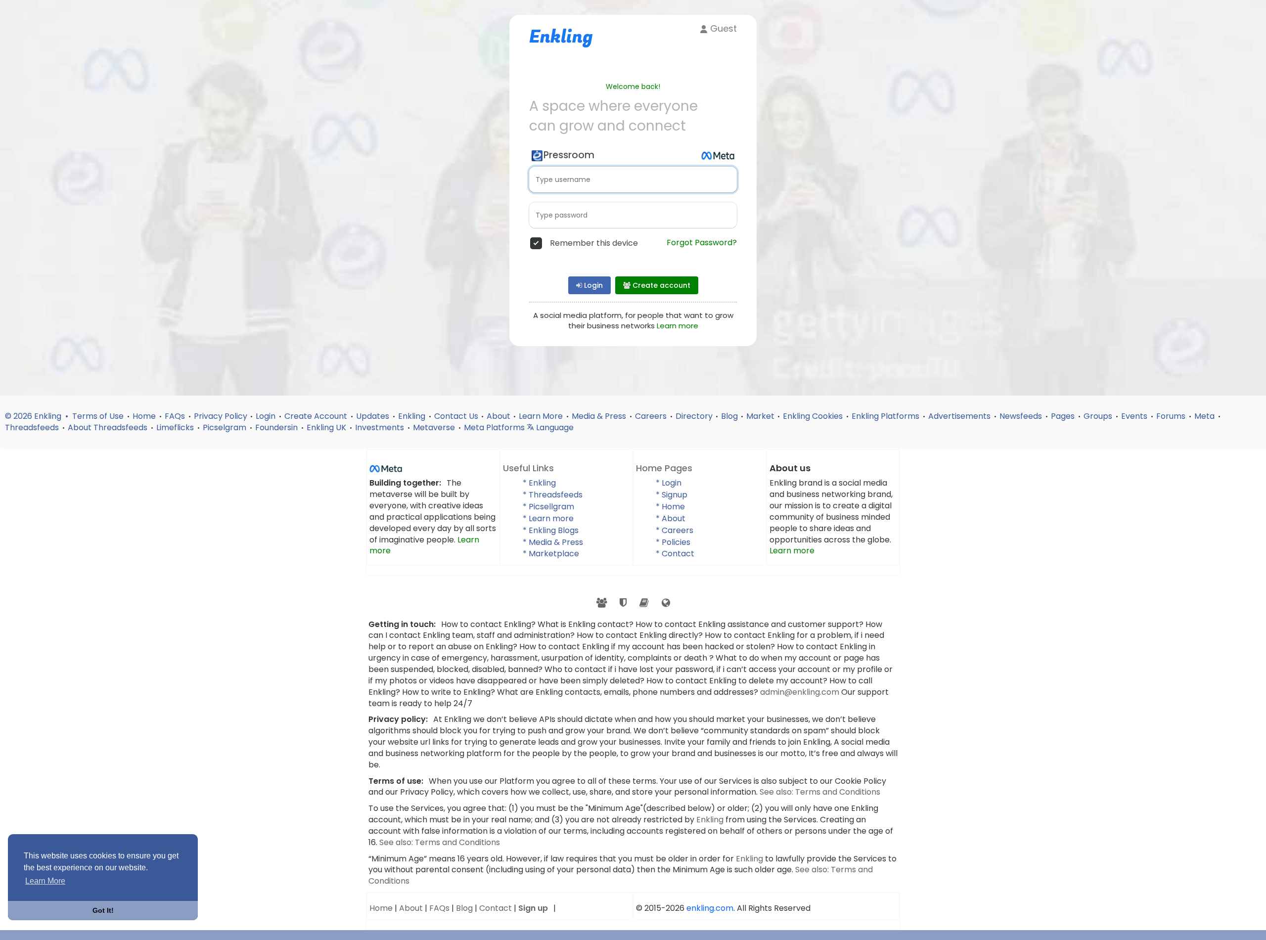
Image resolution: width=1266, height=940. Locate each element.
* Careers (674, 530)
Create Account (316, 416)
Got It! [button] (103, 910)
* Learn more (548, 518)
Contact (495, 908)
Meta (1205, 416)
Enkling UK (327, 427)
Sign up (533, 908)
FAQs (176, 416)
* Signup (671, 494)
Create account (660, 285)
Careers (652, 416)
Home (145, 416)
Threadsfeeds (33, 427)
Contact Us (456, 416)
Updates (373, 416)
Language (554, 427)
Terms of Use (99, 416)
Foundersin (277, 427)
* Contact (675, 553)
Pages (1064, 416)
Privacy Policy (220, 416)
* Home (670, 506)
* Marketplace (551, 553)
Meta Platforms (495, 427)
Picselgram (225, 427)
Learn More (542, 416)
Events (1135, 416)
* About (670, 518)
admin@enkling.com (800, 692)
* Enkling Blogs (551, 530)
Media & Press (600, 416)
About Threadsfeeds (108, 427)
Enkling (412, 416)
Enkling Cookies (814, 416)
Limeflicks (176, 427)
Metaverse (435, 427)
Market (760, 416)
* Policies (673, 542)
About (498, 416)
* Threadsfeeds (553, 494)
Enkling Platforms (886, 416)
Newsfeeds (1021, 416)
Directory (694, 416)
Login (592, 285)
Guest (722, 28)
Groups (1099, 416)
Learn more (677, 325)
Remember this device (594, 243)
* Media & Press (553, 542)
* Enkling (539, 483)
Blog (729, 416)
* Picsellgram (548, 506)
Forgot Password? (702, 242)
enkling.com (709, 908)
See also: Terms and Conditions (820, 792)
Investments (380, 427)
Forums (1171, 416)
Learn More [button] (45, 881)
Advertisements (960, 416)
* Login (668, 483)
